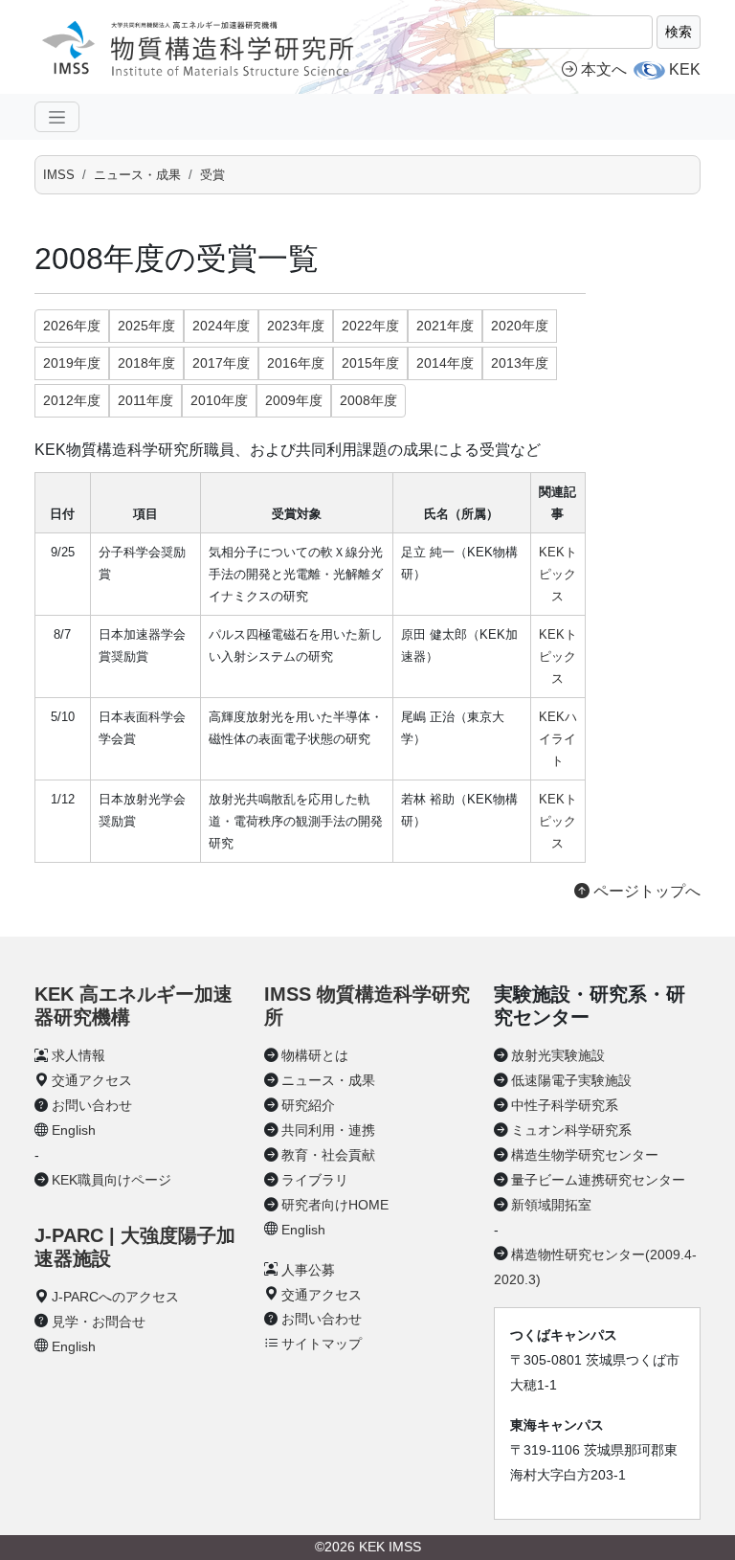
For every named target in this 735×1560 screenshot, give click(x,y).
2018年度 (146, 363)
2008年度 (368, 400)
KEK (685, 69)
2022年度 (370, 325)
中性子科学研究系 (564, 1105)
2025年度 (146, 325)
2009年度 (294, 400)
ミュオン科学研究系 (571, 1130)
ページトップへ (645, 891)
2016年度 (295, 363)
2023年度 (295, 325)
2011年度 (145, 400)
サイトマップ (321, 1343)
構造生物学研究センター (584, 1155)
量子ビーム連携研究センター (598, 1179)
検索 (678, 31)
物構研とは (314, 1055)
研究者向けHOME (335, 1204)
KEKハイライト (558, 739)
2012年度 (71, 400)
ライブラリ (314, 1179)
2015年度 (370, 363)
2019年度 (71, 363)
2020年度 (519, 325)
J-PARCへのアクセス (115, 1296)
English (74, 1130)
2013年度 (519, 363)
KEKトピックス (558, 574)
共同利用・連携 (328, 1130)
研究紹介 (308, 1105)
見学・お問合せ (98, 1321)
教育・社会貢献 (328, 1155)
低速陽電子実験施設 (571, 1080)
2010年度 (219, 400)
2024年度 (221, 325)
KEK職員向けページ (111, 1179)
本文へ (604, 69)
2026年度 (71, 325)
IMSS (59, 175)
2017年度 (221, 363)
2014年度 (445, 363)
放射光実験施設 (558, 1055)
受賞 (212, 175)
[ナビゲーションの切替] (56, 117)
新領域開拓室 (551, 1204)
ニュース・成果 (137, 175)
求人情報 (78, 1055)
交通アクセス (92, 1080)
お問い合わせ (92, 1105)
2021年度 (445, 325)
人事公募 (308, 1269)
